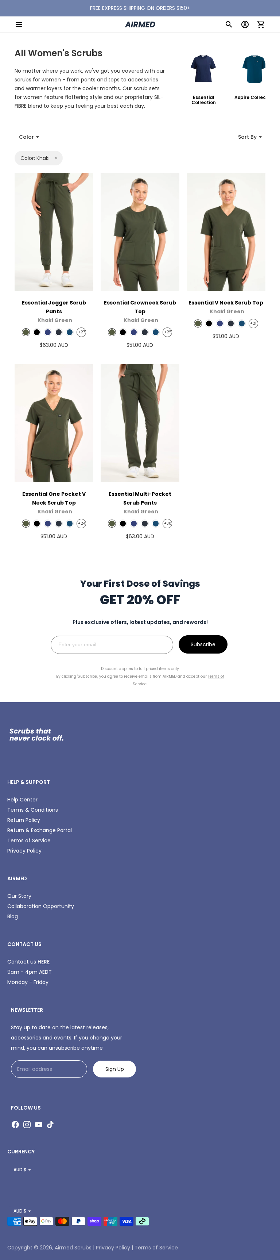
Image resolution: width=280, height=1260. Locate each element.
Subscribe (203, 644)
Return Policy (23, 820)
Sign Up (114, 1069)
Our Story (19, 896)
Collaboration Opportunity (40, 906)
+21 (253, 323)
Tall (71, 280)
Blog (12, 916)
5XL (69, 234)
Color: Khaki (35, 158)
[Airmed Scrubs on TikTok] (50, 1124)
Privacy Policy (24, 850)
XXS (124, 213)
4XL (38, 234)
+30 (167, 523)
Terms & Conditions (32, 809)
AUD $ (19, 1170)
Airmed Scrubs (73, 1247)
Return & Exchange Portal (39, 830)
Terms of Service (29, 840)
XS (155, 213)
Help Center (22, 799)
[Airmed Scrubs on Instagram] (27, 1124)
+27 (81, 332)
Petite (53, 263)
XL (69, 201)
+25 (167, 332)
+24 (81, 523)
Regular (41, 280)
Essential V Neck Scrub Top (225, 302)
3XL (69, 218)
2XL (38, 218)
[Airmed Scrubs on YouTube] (38, 1124)
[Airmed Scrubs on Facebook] (15, 1124)
